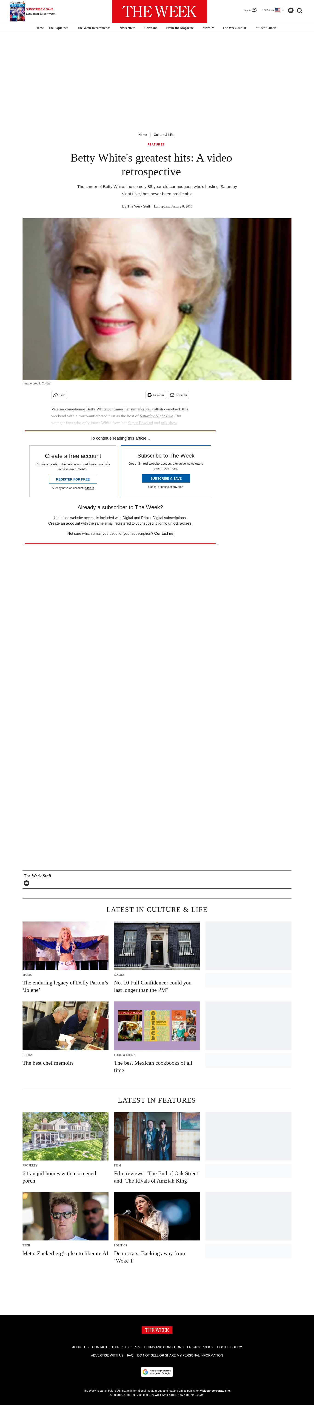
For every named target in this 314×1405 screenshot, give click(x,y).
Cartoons (150, 28)
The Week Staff (138, 206)
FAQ (130, 1355)
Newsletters (127, 28)
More (207, 28)
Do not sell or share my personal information (180, 1355)
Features (156, 144)
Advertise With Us (107, 1355)
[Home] (39, 28)
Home (142, 135)
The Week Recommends (93, 28)
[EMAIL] (27, 883)
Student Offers (266, 28)
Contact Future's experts (116, 1347)
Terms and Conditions (163, 1347)
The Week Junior (234, 28)
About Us (80, 1347)
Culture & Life (164, 135)
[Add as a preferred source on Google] (157, 1372)
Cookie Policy (229, 1347)
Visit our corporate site (215, 1390)
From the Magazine (180, 28)
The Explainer (58, 28)
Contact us (163, 533)
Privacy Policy (200, 1347)
